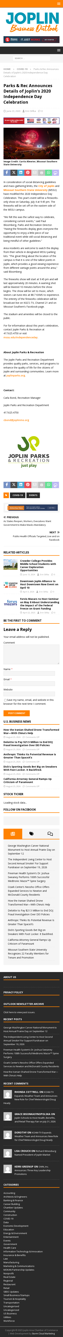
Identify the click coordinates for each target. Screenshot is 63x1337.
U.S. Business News (17, 721)
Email (7, 679)
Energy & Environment (15, 1233)
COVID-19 (18, 495)
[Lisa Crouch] (8, 1155)
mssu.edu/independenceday (21, 337)
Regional (8, 1280)
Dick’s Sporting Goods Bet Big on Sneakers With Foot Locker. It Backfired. (30, 768)
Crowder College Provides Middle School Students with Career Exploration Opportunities (38, 565)
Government (10, 1244)
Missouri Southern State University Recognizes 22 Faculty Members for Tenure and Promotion (28, 953)
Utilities (7, 1317)
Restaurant (9, 1284)
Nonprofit (9, 1273)
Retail (6, 1288)
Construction (10, 1215)
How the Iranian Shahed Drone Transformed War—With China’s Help (31, 731)
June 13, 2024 (29, 574)
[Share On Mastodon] (55, 173)
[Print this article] (41, 173)
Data (6, 1222)
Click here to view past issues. (19, 1012)
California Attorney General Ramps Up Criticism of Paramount (28, 780)
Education (9, 1229)
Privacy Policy (13, 992)
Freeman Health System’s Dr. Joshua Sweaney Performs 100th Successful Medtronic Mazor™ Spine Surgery (28, 877)
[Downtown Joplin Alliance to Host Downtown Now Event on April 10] (11, 585)
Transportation (11, 1302)
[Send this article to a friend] (34, 173)
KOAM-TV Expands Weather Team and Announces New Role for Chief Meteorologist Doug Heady (36, 1136)
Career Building (12, 1204)
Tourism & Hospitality (15, 1298)
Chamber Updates (13, 1207)
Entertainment (11, 1236)
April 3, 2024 (28, 591)
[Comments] (50, 834)
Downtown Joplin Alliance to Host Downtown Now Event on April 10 (39, 584)
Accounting (9, 1193)
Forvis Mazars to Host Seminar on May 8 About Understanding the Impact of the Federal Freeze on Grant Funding (39, 603)
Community (9, 1211)
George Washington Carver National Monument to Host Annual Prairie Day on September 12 (31, 849)
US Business (10, 1313)
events (33, 495)
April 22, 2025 (29, 612)
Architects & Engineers (15, 1196)
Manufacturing (11, 1262)
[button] (58, 3)
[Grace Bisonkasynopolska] (8, 1118)
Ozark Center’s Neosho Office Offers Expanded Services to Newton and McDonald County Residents (28, 890)
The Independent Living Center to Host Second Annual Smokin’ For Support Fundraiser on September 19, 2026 (30, 863)
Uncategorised (11, 1306)
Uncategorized (11, 1310)
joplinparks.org (15, 375)
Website (8, 689)
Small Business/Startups (17, 1295)
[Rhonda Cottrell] (8, 1096)
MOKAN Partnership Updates (19, 1269)
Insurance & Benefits (15, 1255)
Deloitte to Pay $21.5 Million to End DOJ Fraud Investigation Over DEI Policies (28, 743)
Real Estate (9, 1277)
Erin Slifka (30, 111)
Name (7, 669)
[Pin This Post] (27, 173)
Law (6, 1258)
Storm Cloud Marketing (43, 1333)
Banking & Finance (13, 1200)
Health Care (10, 1247)
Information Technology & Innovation (23, 1251)
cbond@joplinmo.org (16, 420)
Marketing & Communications (19, 1266)
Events (7, 1240)
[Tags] (31, 834)
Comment (9, 642)
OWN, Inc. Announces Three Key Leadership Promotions (33, 1170)
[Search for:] (31, 58)
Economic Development (16, 1225)
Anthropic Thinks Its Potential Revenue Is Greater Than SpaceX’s (30, 756)
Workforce (9, 1320)
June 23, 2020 (13, 111)
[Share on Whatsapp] (48, 173)
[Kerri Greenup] (8, 1171)
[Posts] (13, 834)
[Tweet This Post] (14, 173)
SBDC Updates (11, 1291)
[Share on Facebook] (7, 173)
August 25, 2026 (13, 737)
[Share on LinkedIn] (20, 173)
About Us (10, 977)
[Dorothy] (8, 1137)
